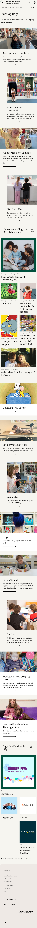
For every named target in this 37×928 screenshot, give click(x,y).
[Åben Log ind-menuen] (29, 2)
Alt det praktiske (10, 904)
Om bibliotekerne (10, 899)
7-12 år (26, 859)
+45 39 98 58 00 (8, 886)
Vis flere (32, 230)
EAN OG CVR (7, 891)
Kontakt (7, 871)
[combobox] (18, 7)
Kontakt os (7, 888)
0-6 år (22, 859)
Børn (30, 859)
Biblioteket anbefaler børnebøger (12, 859)
